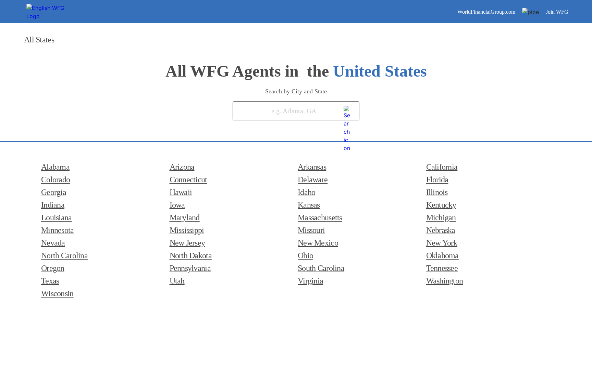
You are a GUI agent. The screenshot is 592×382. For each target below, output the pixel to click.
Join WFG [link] (557, 12)
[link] (347, 109)
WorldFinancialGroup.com (486, 12)
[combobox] (286, 111)
